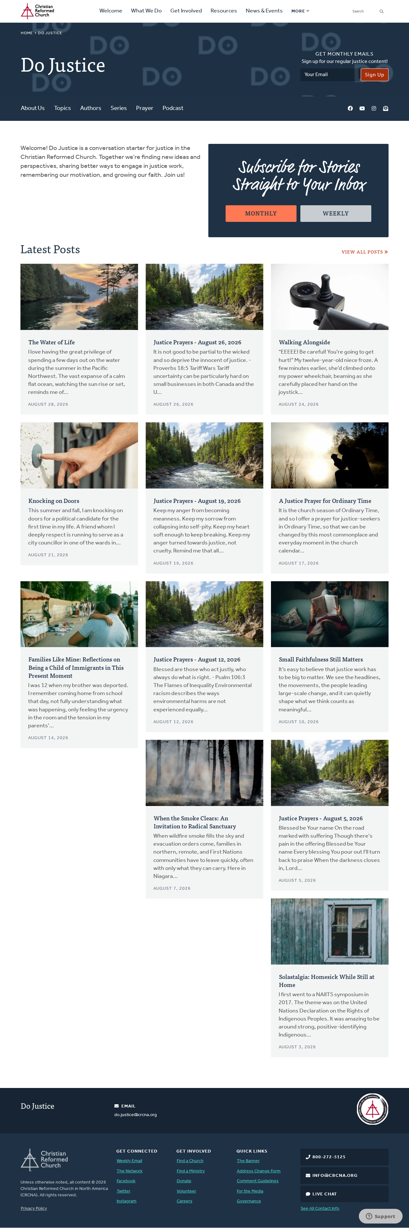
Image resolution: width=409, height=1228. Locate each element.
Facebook (350, 109)
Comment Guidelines (258, 1181)
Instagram (374, 109)
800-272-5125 (329, 1157)
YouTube (362, 109)
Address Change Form (259, 1171)
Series (119, 109)
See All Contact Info (320, 1208)
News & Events (264, 11)
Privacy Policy (34, 1208)
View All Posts (362, 251)
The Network (130, 1171)
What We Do (146, 11)
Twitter (123, 1191)
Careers (184, 1201)
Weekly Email (129, 1161)
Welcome (110, 11)
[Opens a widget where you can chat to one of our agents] (381, 1217)
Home (27, 33)
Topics (62, 109)
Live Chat (325, 1194)
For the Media (250, 1191)
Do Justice (37, 1105)
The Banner (248, 1161)
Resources (224, 11)
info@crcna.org (335, 1175)
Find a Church (190, 1161)
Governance (249, 1201)
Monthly (261, 213)
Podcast (173, 109)
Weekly (336, 213)
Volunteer (186, 1191)
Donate (184, 1181)
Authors (90, 109)
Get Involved (186, 11)
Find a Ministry (191, 1171)
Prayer (144, 109)
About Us (33, 109)
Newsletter (386, 109)
